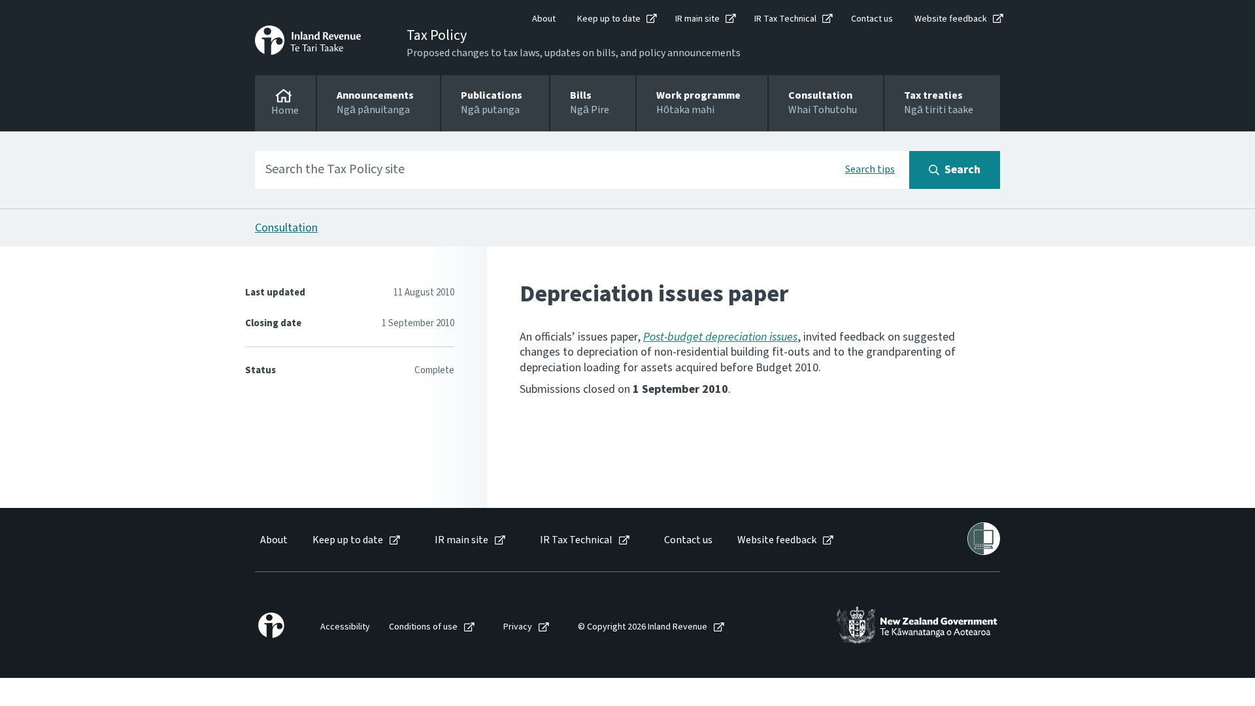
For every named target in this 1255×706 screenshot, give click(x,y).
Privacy (517, 627)
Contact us (872, 18)
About (544, 18)
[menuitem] (273, 540)
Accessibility (345, 627)
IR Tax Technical (785, 18)
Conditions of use (423, 627)
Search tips (870, 169)
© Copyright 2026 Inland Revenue (642, 627)
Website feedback (950, 18)
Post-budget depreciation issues (720, 337)
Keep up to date (609, 18)
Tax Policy (437, 35)
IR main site (697, 18)
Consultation (286, 228)
